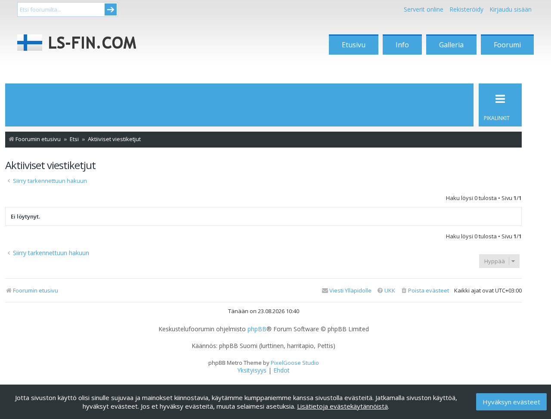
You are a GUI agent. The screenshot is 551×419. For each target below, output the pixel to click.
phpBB (257, 329)
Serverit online (423, 9)
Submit (111, 9)
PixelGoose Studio (295, 363)
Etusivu (353, 44)
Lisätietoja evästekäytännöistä (342, 406)
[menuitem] (424, 290)
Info (402, 44)
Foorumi (507, 44)
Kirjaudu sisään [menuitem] (510, 9)
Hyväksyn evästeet (511, 401)
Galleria (451, 44)
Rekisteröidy (466, 9)
